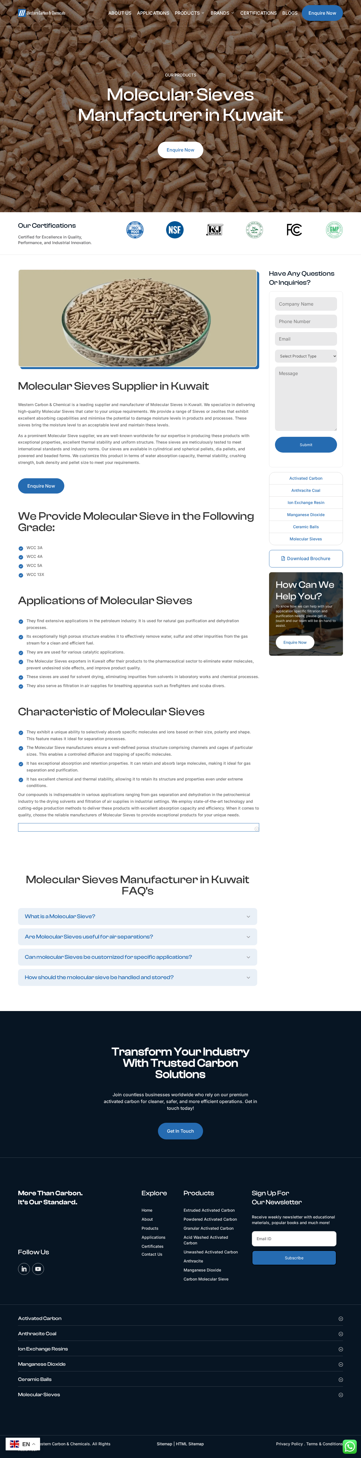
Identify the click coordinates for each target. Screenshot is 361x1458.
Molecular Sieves (306, 538)
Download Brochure (308, 558)
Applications (153, 13)
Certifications (258, 13)
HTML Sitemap (190, 1443)
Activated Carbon (305, 478)
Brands (223, 13)
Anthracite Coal (305, 490)
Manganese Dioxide (306, 514)
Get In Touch (180, 1131)
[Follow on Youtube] (38, 1269)
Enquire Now (322, 13)
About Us (119, 13)
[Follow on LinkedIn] (24, 1269)
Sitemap (164, 1443)
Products (190, 13)
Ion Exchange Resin (306, 502)
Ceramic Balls (306, 526)
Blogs (290, 13)
